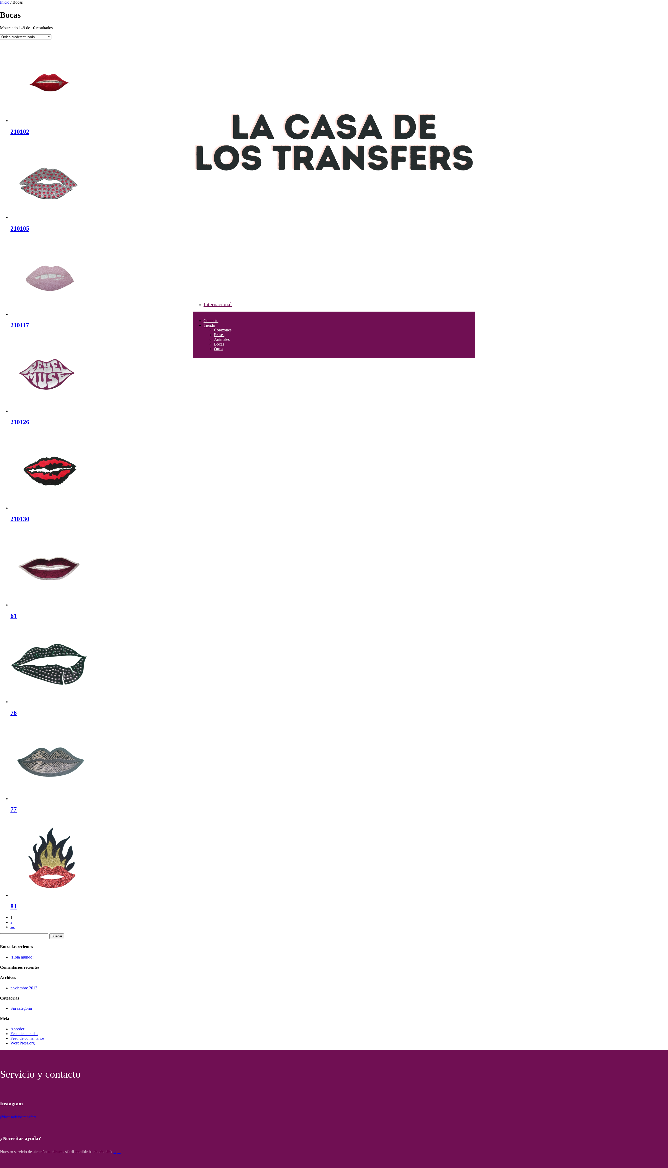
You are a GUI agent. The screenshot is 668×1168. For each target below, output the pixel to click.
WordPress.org (22, 1043)
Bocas (219, 344)
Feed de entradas (24, 1033)
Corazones (222, 330)
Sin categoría (21, 1008)
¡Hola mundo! (22, 957)
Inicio (4, 2)
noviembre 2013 (23, 988)
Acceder (17, 1029)
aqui (117, 1151)
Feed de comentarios (27, 1038)
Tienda (209, 325)
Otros (218, 349)
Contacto (211, 320)
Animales (222, 339)
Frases (219, 334)
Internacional (218, 304)
